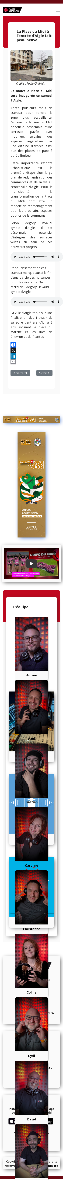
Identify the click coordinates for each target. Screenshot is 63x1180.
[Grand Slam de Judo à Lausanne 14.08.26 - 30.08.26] (31, 419)
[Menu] (58, 10)
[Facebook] (31, 345)
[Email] (31, 361)
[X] (31, 350)
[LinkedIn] (31, 356)
